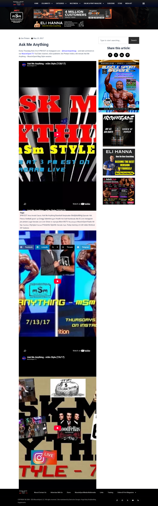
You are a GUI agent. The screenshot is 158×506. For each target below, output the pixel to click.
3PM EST (23, 215)
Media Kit (128, 3)
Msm (61, 222)
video (86, 225)
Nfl (93, 222)
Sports (53, 225)
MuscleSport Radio (84, 222)
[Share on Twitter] (116, 55)
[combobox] (113, 40)
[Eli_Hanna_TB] (58, 24)
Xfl (21, 228)
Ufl (79, 225)
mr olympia (54, 222)
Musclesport (73, 222)
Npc (21, 225)
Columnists (45, 3)
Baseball (58, 215)
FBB (90, 215)
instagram (89, 219)
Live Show (46, 222)
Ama (29, 215)
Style (64, 225)
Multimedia (74, 3)
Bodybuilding (76, 215)
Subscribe (111, 3)
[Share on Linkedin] (122, 55)
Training (110, 492)
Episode (85, 215)
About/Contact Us (40, 492)
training (75, 225)
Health (58, 219)
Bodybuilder (67, 215)
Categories (60, 3)
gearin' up (35, 219)
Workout (91, 225)
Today (69, 225)
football (28, 219)
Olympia (32, 225)
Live (40, 222)
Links (101, 492)
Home (36, 3)
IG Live (81, 219)
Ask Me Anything (48, 215)
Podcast (39, 225)
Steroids (60, 225)
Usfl (81, 225)
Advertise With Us (57, 492)
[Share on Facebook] (110, 55)
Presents (46, 225)
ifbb (77, 219)
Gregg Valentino (45, 219)
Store (120, 3)
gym (53, 219)
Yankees (25, 228)
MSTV (65, 222)
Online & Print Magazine (92, 3)
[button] (143, 3)
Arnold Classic (36, 215)
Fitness (22, 219)
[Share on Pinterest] (127, 55)
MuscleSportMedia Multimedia (85, 492)
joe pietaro (24, 222)
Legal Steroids (33, 222)
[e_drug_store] (72, 14)
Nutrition (26, 225)
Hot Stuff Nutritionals (68, 219)
